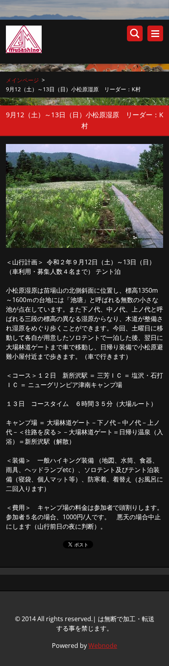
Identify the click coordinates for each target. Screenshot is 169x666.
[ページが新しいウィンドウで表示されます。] (84, 196)
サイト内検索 (135, 33)
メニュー (155, 33)
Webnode (102, 645)
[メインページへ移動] (87, 42)
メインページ (22, 80)
